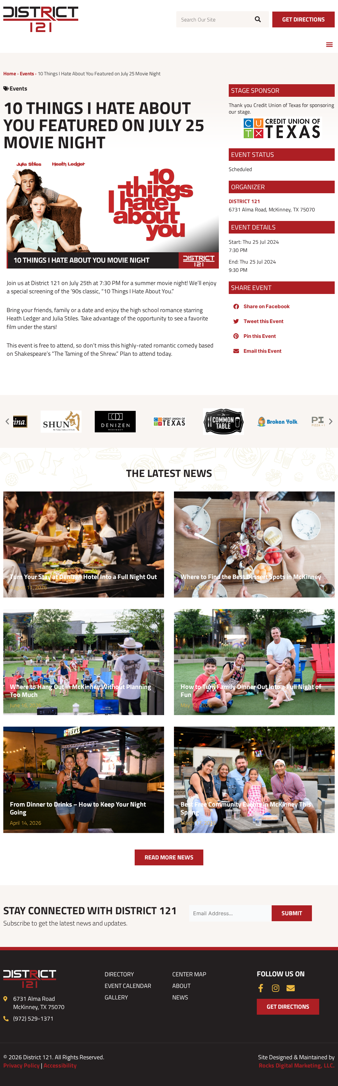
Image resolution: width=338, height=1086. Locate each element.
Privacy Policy (21, 1065)
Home (9, 73)
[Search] (257, 19)
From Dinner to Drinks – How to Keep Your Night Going (78, 808)
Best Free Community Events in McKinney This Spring (246, 808)
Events (27, 73)
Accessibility (60, 1065)
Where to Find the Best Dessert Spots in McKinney (251, 576)
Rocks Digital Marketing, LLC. (297, 1065)
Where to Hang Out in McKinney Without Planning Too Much (80, 690)
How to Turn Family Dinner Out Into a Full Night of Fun (251, 690)
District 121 (244, 201)
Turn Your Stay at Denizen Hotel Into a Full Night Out (83, 576)
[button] (329, 44)
